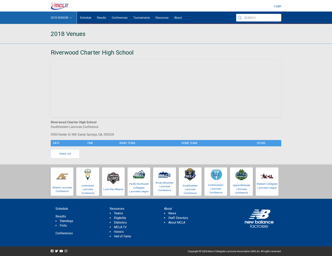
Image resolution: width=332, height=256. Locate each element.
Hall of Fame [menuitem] (122, 236)
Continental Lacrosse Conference (87, 189)
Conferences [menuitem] (64, 233)
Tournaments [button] (141, 17)
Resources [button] (162, 17)
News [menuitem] (172, 213)
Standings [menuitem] (66, 221)
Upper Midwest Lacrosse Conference (241, 189)
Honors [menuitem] (119, 232)
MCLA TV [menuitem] (120, 227)
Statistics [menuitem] (120, 222)
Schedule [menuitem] (85, 17)
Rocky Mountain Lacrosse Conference (164, 186)
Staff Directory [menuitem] (178, 218)
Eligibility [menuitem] (120, 218)
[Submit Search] (240, 18)
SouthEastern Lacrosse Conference (190, 189)
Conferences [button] (120, 17)
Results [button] (101, 17)
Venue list (65, 153)
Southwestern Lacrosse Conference (215, 189)
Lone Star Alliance (113, 189)
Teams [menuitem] (118, 213)
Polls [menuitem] (63, 225)
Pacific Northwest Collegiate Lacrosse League (139, 187)
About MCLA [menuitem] (176, 222)
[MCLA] (60, 6)
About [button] (178, 17)
